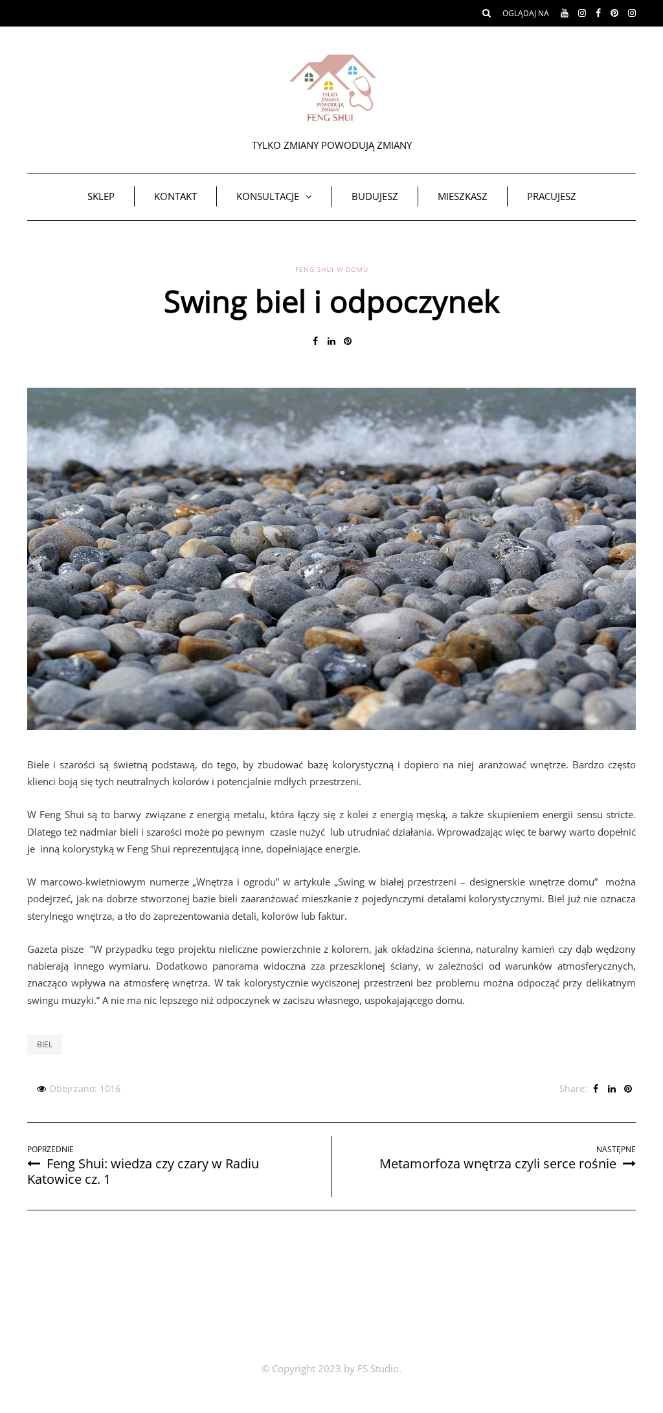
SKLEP (101, 196)
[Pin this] (348, 341)
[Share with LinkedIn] (332, 341)
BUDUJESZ (375, 196)
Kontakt (175, 196)
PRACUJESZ (551, 196)
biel (44, 1044)
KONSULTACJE (267, 196)
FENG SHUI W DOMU (331, 269)
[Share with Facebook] (316, 341)
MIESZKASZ (463, 196)
